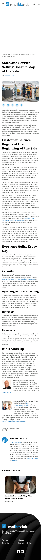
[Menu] (3, 4)
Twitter (36, 458)
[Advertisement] (20, 31)
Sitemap (21, 540)
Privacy (9, 533)
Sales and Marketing (13, 54)
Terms (4, 533)
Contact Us (5, 543)
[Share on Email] (22, 106)
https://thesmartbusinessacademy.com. (14, 421)
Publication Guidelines (25, 543)
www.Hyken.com (7, 392)
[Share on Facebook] (4, 106)
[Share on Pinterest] (13, 106)
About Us (5, 540)
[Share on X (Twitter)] (8, 106)
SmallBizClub (9, 75)
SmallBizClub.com (15, 442)
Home (4, 54)
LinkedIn (15, 460)
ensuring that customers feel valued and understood (18, 279)
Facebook (30, 458)
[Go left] (33, 471)
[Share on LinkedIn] (17, 106)
